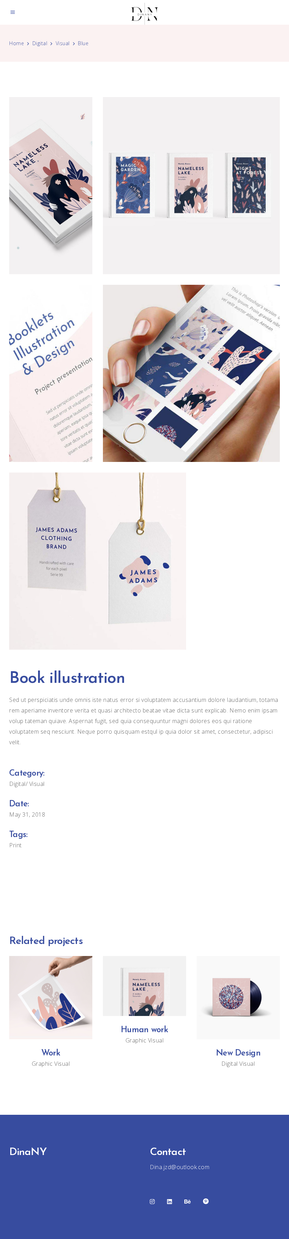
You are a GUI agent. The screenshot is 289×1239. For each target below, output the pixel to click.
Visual (63, 43)
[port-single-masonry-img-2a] (191, 185)
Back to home (144, 889)
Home (16, 43)
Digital (40, 43)
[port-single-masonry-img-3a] (50, 373)
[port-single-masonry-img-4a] (191, 373)
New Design (238, 1053)
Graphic (42, 1063)
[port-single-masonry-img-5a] (97, 561)
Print (15, 845)
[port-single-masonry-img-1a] (50, 185)
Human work (144, 1030)
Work (50, 1053)
